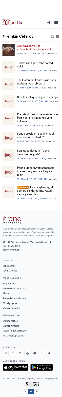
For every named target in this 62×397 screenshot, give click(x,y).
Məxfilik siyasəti (11, 326)
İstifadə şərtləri (10, 321)
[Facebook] (13, 353)
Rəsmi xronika (10, 270)
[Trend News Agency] (12, 219)
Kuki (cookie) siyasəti (13, 335)
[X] (20, 353)
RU (37, 391)
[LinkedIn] (42, 353)
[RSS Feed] (49, 353)
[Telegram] (35, 353)
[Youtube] (27, 353)
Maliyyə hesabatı (11, 308)
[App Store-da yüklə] (15, 367)
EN (25, 391)
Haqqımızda (9, 283)
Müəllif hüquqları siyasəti (15, 330)
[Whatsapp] (6, 353)
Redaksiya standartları (14, 298)
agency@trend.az (11, 250)
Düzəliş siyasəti (10, 303)
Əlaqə (6, 293)
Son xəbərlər (9, 266)
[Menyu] (56, 22)
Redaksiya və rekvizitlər (14, 288)
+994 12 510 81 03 (11, 246)
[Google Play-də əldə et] (41, 367)
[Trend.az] (12, 22)
